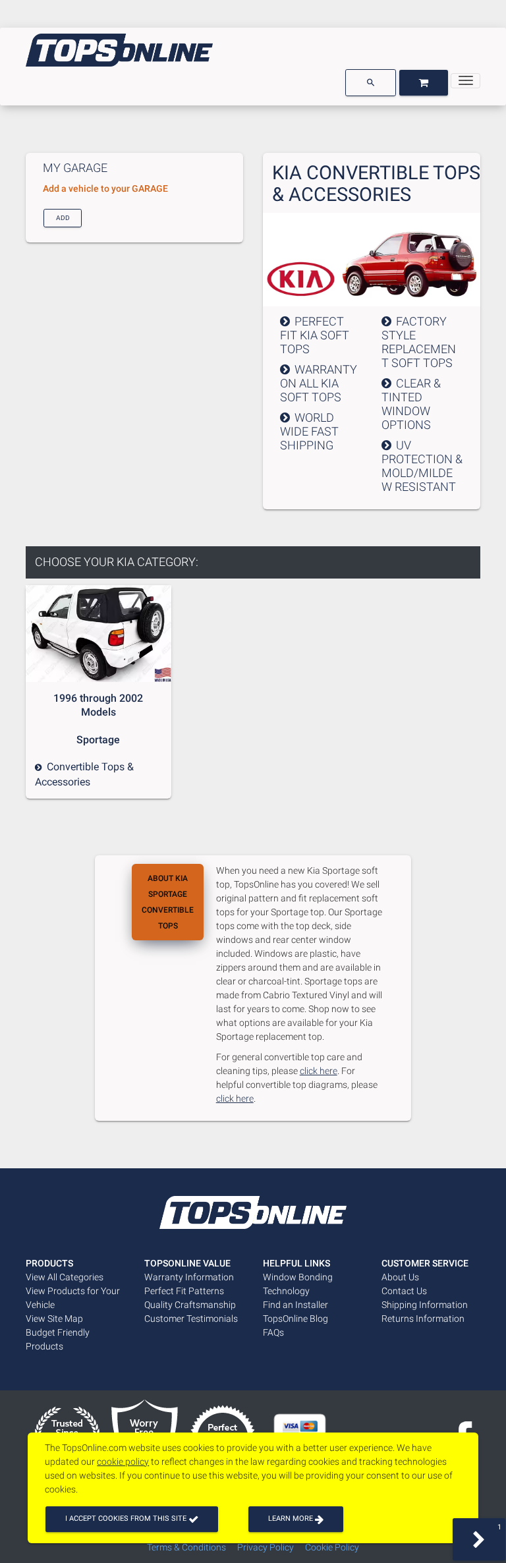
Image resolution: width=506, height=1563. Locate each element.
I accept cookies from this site (126, 1518)
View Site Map (54, 1318)
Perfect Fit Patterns (184, 1291)
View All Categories (64, 1277)
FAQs (273, 1332)
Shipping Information (424, 1304)
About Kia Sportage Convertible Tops (168, 902)
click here (318, 1071)
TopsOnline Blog (295, 1318)
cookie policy (123, 1461)
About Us (400, 1277)
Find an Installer (295, 1304)
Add (63, 217)
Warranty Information (189, 1277)
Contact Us (404, 1291)
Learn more (291, 1518)
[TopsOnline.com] (119, 50)
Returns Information (422, 1318)
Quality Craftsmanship (190, 1304)
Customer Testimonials (191, 1318)
